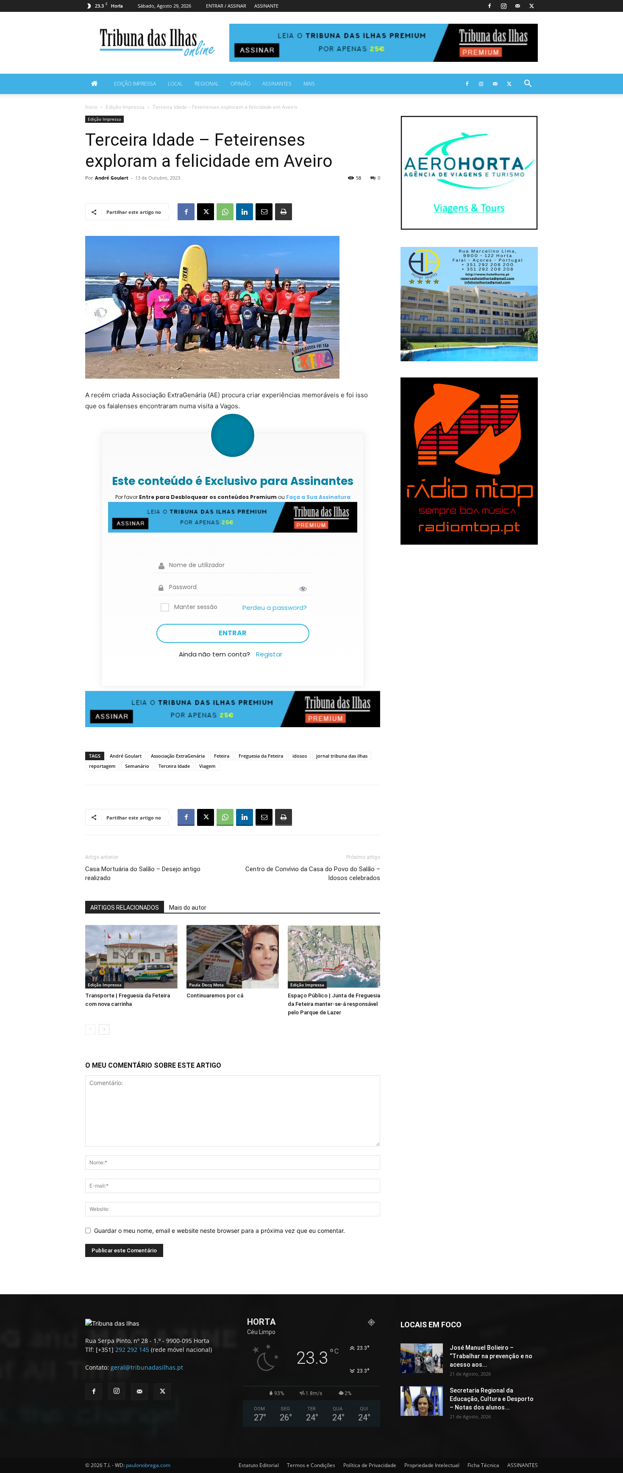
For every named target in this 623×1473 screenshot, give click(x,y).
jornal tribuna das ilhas (341, 756)
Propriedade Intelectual (431, 1465)
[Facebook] (489, 6)
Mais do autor (187, 907)
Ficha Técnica (483, 1465)
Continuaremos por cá (214, 995)
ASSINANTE (266, 6)
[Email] (264, 211)
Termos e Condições (311, 1465)
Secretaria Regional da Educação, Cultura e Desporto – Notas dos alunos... (492, 1399)
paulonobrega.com (148, 1465)
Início (91, 107)
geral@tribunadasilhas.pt (147, 1367)
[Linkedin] (244, 211)
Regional (207, 83)
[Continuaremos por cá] (232, 956)
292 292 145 (132, 1350)
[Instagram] (503, 6)
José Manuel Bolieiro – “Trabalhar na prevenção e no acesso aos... (491, 1356)
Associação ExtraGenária (178, 756)
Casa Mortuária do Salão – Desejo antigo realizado (142, 873)
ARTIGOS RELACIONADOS (124, 907)
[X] (531, 6)
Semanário (137, 766)
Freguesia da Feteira (261, 756)
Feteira (221, 756)
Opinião (240, 83)
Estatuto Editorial (259, 1465)
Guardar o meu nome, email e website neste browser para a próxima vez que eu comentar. (219, 1230)
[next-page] (104, 1029)
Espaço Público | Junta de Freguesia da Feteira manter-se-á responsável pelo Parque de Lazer (334, 1004)
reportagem (102, 766)
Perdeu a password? (274, 607)
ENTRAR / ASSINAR (226, 6)
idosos (299, 756)
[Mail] (517, 6)
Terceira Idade (174, 766)
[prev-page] (90, 1029)
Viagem (207, 766)
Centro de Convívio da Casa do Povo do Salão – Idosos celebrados (312, 873)
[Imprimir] (283, 211)
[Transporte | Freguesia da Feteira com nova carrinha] (131, 956)
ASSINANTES (277, 83)
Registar (269, 654)
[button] (527, 84)
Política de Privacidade (369, 1465)
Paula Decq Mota (206, 985)
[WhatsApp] (225, 211)
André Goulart (111, 177)
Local (175, 83)
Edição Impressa (135, 83)
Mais (309, 83)
